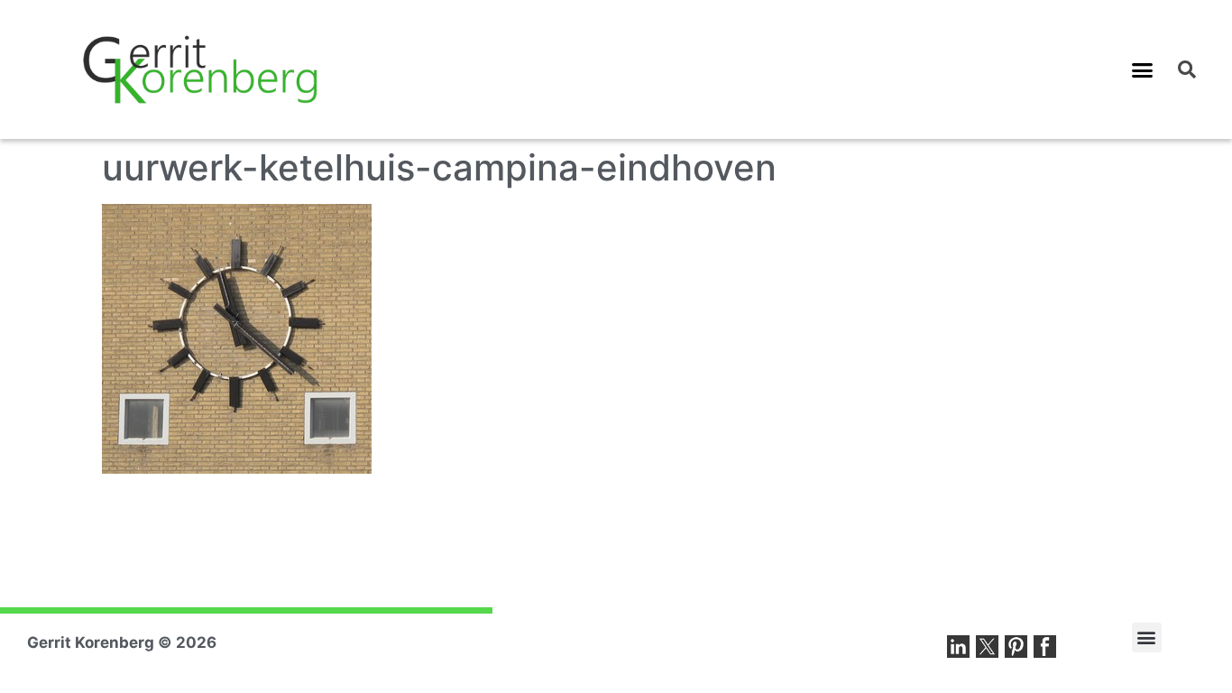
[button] (1143, 69)
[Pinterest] (1016, 646)
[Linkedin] (958, 646)
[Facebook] (1045, 646)
